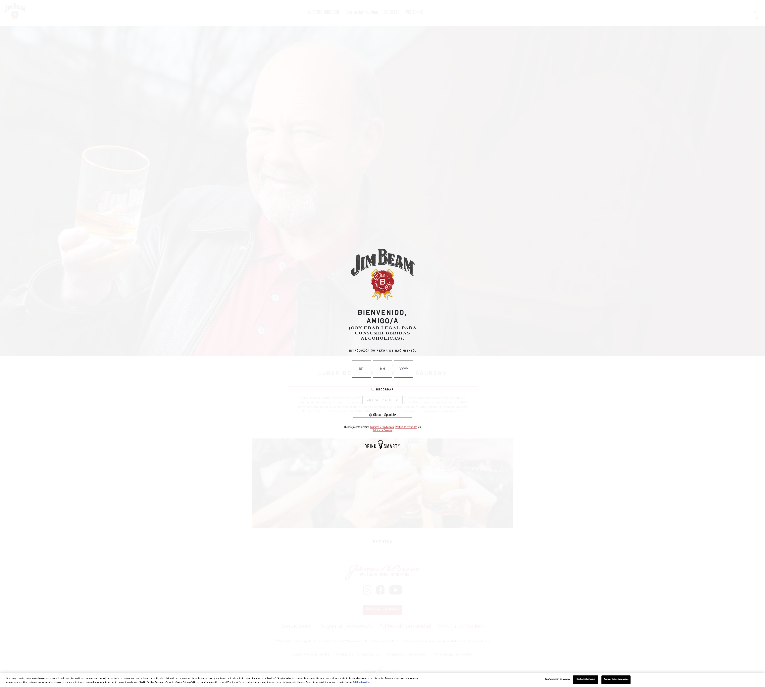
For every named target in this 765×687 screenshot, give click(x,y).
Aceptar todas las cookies (616, 679)
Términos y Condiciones (382, 427)
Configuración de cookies (557, 679)
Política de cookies (361, 682)
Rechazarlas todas (586, 679)
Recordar (385, 389)
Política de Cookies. (382, 430)
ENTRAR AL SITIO (382, 400)
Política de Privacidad (406, 427)
